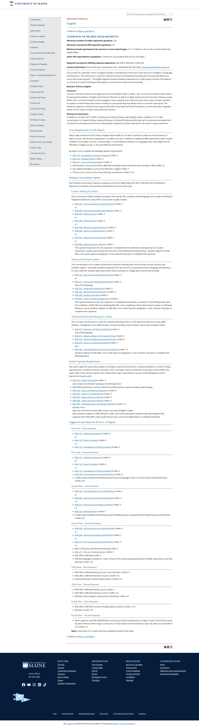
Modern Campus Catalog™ (123, 723)
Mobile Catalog (35, 159)
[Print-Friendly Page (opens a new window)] (168, 19)
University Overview (37, 153)
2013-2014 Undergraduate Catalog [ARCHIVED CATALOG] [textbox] (146, 14)
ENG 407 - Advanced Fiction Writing (90, 237)
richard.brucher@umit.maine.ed (155, 67)
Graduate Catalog (36, 114)
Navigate (129, 680)
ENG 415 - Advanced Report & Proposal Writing (95, 336)
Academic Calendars (37, 36)
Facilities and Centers (38, 98)
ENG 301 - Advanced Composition (89, 288)
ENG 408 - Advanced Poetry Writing (90, 244)
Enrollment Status (36, 86)
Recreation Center (99, 677)
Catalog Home (35, 20)
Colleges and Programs (38, 64)
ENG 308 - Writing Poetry (85, 221)
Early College (63, 677)
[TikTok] (45, 684)
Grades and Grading (37, 109)
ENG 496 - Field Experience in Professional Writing (96, 349)
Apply (55, 714)
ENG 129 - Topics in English (86, 440)
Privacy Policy (104, 714)
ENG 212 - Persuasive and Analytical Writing (94, 282)
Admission (34, 47)
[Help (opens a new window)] (171, 19)
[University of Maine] (28, 5)
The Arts (61, 665)
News (162, 665)
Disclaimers (34, 81)
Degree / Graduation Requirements (43, 75)
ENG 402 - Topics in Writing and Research (92, 298)
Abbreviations (35, 31)
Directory (61, 674)
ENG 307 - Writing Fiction (85, 214)
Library (60, 680)
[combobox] (149, 14)
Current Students (133, 671)
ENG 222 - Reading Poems (84, 159)
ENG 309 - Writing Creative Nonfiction (91, 227)
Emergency (165, 668)
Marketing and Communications (173, 671)
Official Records (36, 131)
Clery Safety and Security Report (123, 714)
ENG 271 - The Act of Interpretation (88, 162)
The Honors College (37, 120)
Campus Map (97, 668)
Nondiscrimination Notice (87, 714)
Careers (61, 668)
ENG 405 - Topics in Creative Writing (90, 231)
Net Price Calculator (134, 665)
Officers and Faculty (37, 136)
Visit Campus (97, 665)
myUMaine (130, 677)
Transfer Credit (35, 148)
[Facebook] (23, 684)
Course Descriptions (37, 70)
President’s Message (37, 25)
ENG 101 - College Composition (88, 433)
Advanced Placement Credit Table (42, 53)
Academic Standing (37, 42)
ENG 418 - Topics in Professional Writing (92, 343)
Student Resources (68, 714)
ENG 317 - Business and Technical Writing (92, 329)
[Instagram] (34, 684)
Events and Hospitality (169, 674)
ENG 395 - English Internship (87, 295)
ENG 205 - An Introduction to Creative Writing (94, 204)
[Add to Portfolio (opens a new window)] (165, 19)
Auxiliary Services (37, 59)
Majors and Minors (37, 125)
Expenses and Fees (37, 92)
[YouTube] (29, 684)
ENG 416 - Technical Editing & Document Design (95, 339)
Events (94, 671)
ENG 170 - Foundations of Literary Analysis (91, 155)
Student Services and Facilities (41, 142)
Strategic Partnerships (67, 683)
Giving (94, 674)
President (96, 680)
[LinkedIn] (39, 684)
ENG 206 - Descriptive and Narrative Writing (94, 210)
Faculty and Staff (133, 674)
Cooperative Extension (67, 671)
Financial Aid (35, 103)
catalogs (69, 723)
